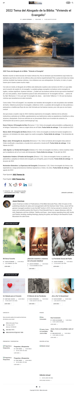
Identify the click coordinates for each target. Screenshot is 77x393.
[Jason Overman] (7, 204)
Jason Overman (27, 19)
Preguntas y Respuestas (21, 346)
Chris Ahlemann (57, 320)
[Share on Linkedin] (25, 185)
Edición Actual (45, 375)
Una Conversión (55, 318)
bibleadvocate (56, 333)
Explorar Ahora (45, 380)
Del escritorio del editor (20, 191)
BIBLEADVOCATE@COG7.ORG (14, 332)
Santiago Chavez (10, 299)
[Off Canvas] (4, 2)
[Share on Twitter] (10, 185)
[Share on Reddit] (15, 185)
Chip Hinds (19, 348)
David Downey (58, 299)
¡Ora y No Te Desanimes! (60, 296)
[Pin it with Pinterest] (20, 185)
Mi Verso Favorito (9, 259)
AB (12, 191)
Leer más (7, 266)
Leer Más (53, 324)
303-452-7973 (10, 329)
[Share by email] (30, 185)
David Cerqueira (34, 299)
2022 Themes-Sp (18, 174)
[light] (68, 3)
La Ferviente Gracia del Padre (62, 259)
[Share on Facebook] (5, 185)
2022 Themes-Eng (18, 179)
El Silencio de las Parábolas (36, 296)
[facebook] (37, 387)
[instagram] (40, 387)
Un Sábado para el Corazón (12, 296)
